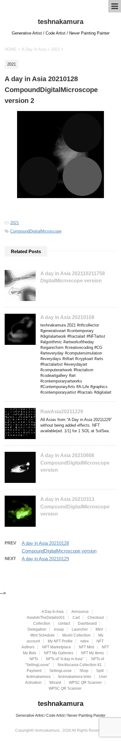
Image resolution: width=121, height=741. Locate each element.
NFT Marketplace (56, 647)
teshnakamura (60, 21)
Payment (34, 671)
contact (64, 623)
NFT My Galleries (58, 653)
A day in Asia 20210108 (67, 317)
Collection (41, 623)
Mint (99, 629)
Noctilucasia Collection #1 (80, 665)
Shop (83, 671)
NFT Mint (86, 647)
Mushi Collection (76, 635)
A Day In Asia (53, 611)
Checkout (95, 617)
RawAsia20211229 (61, 411)
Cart (76, 617)
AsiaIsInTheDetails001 (46, 617)
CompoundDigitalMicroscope (35, 231)
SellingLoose (60, 671)
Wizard (55, 682)
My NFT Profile (60, 641)
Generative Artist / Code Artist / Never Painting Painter (60, 715)
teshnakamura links (74, 676)
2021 (14, 222)
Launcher (80, 629)
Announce (80, 611)
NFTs (33, 659)
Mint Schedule (42, 635)
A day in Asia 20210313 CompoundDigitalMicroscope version (75, 506)
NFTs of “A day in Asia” (64, 659)
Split (100, 671)
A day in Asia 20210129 (45, 558)
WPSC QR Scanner (85, 682)
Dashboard (87, 623)
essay (59, 629)
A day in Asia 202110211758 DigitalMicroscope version (72, 277)
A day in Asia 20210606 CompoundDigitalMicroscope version (75, 463)
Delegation (37, 629)
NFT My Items (92, 653)
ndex (84, 641)
